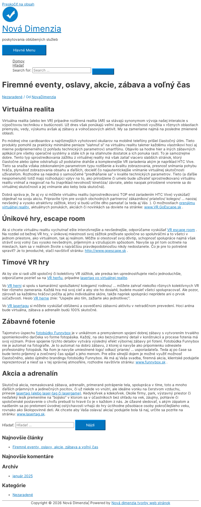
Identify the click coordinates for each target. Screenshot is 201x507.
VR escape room (181, 230)
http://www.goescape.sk (105, 251)
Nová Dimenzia (31, 28)
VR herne (41, 298)
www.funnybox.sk (150, 362)
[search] (61, 70)
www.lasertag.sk (30, 414)
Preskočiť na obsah (18, 4)
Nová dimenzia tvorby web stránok (140, 503)
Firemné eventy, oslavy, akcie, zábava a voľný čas (55, 447)
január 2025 (23, 476)
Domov (19, 61)
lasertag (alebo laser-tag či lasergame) (48, 393)
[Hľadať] (103, 71)
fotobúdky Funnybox (53, 333)
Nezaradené (12, 97)
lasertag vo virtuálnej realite (103, 278)
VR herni (14, 286)
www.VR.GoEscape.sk (162, 207)
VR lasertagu (18, 306)
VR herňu (55, 278)
